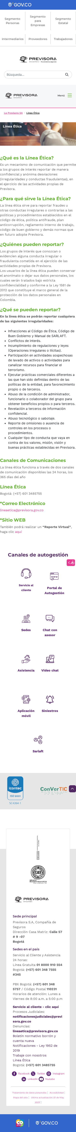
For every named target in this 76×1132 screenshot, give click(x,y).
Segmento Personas (12, 21)
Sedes (26, 630)
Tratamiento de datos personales (29, 1092)
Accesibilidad (57, 1092)
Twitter (41, 1073)
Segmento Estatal (63, 21)
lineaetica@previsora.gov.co (35, 1031)
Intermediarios (13, 39)
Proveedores (38, 39)
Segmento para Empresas (38, 21)
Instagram (58, 1073)
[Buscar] (67, 74)
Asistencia (26, 670)
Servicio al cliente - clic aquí (36, 1007)
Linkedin (33, 1079)
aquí (18, 532)
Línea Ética (21, 1060)
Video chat (50, 670)
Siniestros (50, 711)
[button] (65, 95)
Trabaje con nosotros (29, 1055)
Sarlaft (38, 751)
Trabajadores (63, 39)
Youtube (50, 1079)
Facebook (24, 1073)
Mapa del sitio (20, 1097)
